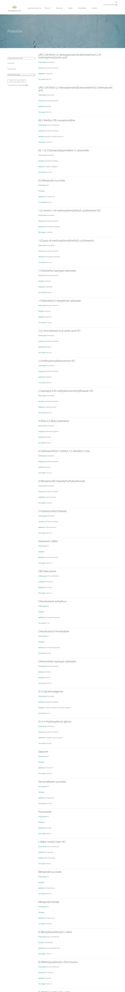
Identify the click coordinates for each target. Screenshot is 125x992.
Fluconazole (44, 812)
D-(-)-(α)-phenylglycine (50, 691)
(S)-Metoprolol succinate (51, 180)
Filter (11, 81)
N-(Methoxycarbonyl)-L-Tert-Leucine (58, 962)
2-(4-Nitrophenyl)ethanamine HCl (56, 361)
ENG (116, 2)
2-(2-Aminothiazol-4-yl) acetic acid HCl (59, 331)
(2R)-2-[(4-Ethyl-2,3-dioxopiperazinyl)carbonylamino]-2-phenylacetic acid (75, 89)
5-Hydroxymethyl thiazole (52, 511)
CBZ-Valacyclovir (47, 571)
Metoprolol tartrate (48, 902)
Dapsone (43, 751)
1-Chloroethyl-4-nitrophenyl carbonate (59, 301)
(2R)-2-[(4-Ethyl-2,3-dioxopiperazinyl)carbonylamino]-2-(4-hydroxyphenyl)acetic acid (70, 56)
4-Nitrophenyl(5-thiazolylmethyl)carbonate (61, 481)
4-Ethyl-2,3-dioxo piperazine (53, 421)
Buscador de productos (109, 5)
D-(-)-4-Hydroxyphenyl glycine (54, 721)
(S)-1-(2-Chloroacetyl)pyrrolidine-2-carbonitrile (63, 150)
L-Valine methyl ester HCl (52, 842)
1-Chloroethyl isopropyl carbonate (57, 270)
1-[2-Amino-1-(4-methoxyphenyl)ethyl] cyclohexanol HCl (69, 210)
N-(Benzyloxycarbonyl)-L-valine (55, 932)
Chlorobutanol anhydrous (52, 601)
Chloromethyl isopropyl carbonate (57, 661)
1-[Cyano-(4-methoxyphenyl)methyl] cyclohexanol (66, 240)
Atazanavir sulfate (48, 541)
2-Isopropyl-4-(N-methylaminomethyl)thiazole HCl (65, 391)
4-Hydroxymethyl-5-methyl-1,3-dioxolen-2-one (64, 451)
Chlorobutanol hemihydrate (53, 631)
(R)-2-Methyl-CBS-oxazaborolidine (56, 120)
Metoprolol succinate (49, 872)
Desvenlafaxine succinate (52, 781)
